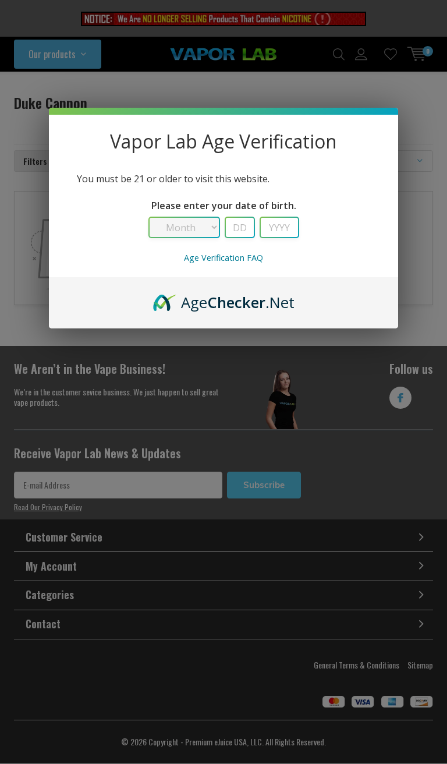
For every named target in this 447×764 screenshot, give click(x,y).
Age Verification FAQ (223, 257)
